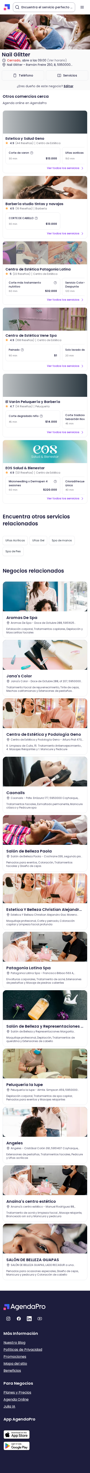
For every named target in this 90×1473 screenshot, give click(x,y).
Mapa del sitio (15, 1363)
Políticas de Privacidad (22, 1349)
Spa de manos (62, 540)
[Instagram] (8, 1318)
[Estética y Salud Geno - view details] (45, 122)
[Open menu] (82, 7)
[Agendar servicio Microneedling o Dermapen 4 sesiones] (33, 485)
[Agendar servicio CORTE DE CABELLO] (33, 221)
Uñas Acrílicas (15, 540)
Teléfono (26, 75)
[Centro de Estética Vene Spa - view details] (45, 319)
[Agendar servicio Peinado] (33, 352)
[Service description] (31, 152)
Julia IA (9, 1406)
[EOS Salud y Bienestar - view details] (45, 451)
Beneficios (12, 1370)
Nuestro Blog (14, 1342)
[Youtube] (40, 1318)
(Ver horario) (57, 60)
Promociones (14, 1356)
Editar (68, 86)
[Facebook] (19, 1318)
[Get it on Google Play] (19, 1444)
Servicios (70, 75)
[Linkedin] (29, 1318)
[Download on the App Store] (19, 1432)
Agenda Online (16, 1399)
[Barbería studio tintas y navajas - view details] (45, 187)
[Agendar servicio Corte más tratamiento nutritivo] (33, 287)
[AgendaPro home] (6, 7)
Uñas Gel (38, 540)
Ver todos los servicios (63, 168)
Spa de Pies (13, 551)
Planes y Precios (17, 1392)
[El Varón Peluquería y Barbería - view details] (45, 385)
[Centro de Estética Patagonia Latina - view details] (45, 252)
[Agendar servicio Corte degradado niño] (33, 419)
